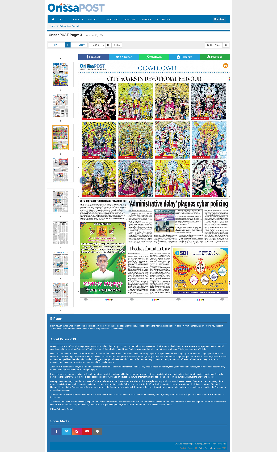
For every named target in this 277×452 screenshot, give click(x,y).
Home (52, 26)
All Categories (63, 26)
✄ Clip (117, 45)
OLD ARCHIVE (129, 19)
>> (73, 45)
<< (62, 45)
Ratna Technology (207, 448)
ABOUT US (63, 19)
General (75, 26)
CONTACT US (94, 19)
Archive (220, 19)
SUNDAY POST (111, 19)
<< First (53, 45)
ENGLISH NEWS (162, 19)
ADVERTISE (78, 19)
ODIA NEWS (145, 19)
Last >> (82, 45)
